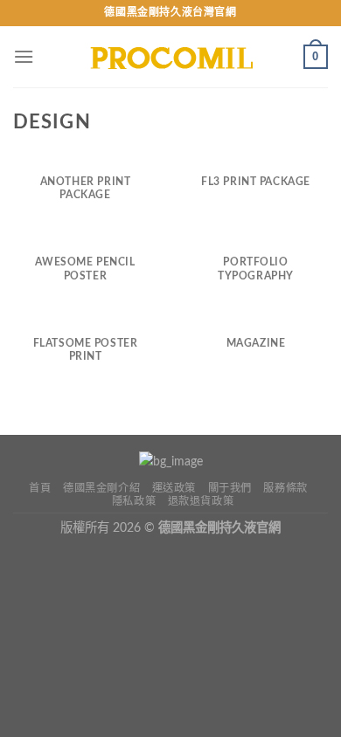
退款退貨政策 (201, 501)
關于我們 (230, 488)
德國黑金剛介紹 (101, 488)
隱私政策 (134, 501)
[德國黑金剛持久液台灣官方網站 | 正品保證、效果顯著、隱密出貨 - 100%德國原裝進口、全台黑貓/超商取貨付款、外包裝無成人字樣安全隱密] (170, 57)
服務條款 (285, 488)
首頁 (40, 488)
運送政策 (174, 488)
